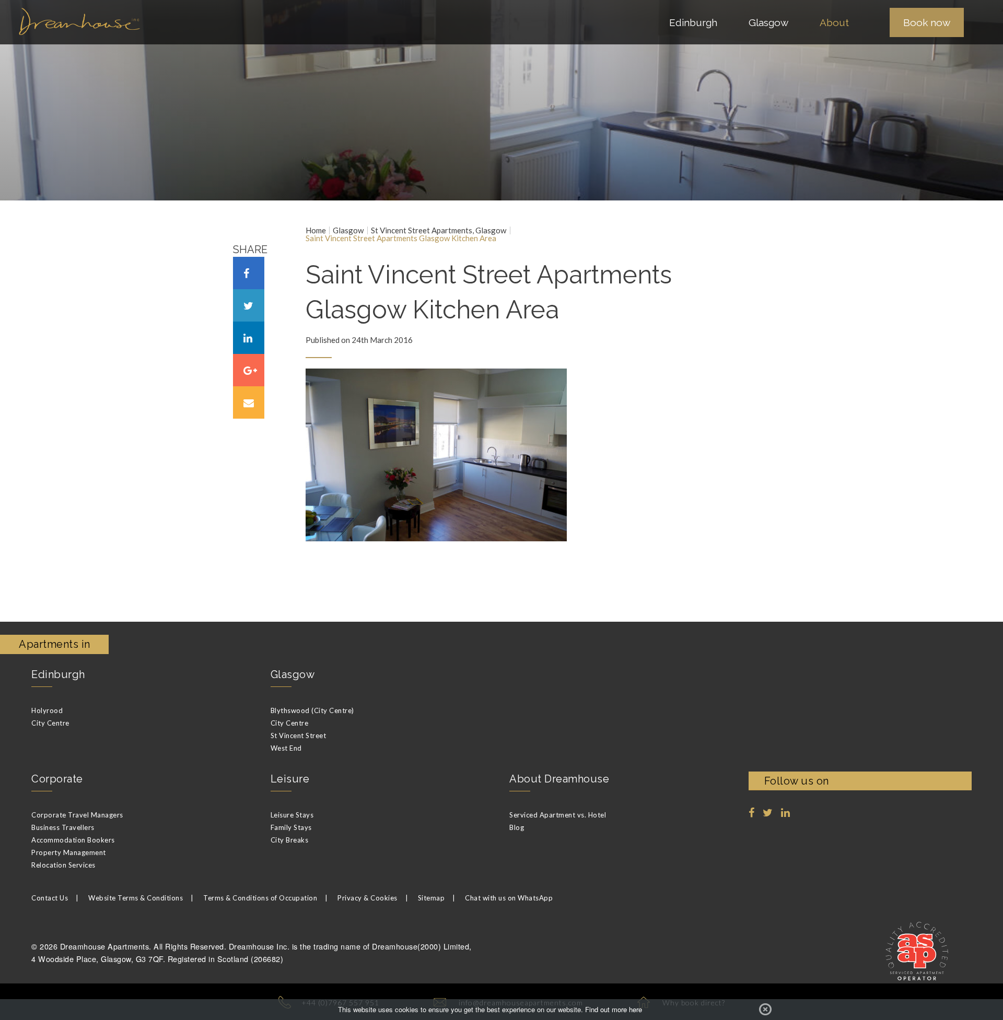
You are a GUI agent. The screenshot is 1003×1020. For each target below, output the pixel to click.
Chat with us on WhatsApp (509, 898)
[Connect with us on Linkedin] (785, 813)
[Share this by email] (248, 402)
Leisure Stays (292, 815)
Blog (516, 827)
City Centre (50, 723)
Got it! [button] (765, 1009)
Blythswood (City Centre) (312, 710)
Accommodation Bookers (73, 840)
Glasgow (348, 230)
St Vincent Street (298, 735)
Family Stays (291, 827)
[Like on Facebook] (752, 813)
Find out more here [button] (613, 1009)
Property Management (68, 852)
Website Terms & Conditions (135, 898)
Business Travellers (63, 827)
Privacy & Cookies (367, 898)
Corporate (57, 779)
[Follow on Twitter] (768, 813)
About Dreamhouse (559, 779)
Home (316, 230)
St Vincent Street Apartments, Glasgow (438, 230)
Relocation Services (63, 865)
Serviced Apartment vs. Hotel (557, 815)
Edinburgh (58, 674)
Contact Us (49, 898)
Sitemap (431, 898)
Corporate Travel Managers (77, 815)
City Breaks (290, 840)
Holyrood (47, 710)
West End (286, 748)
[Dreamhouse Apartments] (115, 22)
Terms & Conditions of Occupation (260, 898)
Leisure (290, 779)
